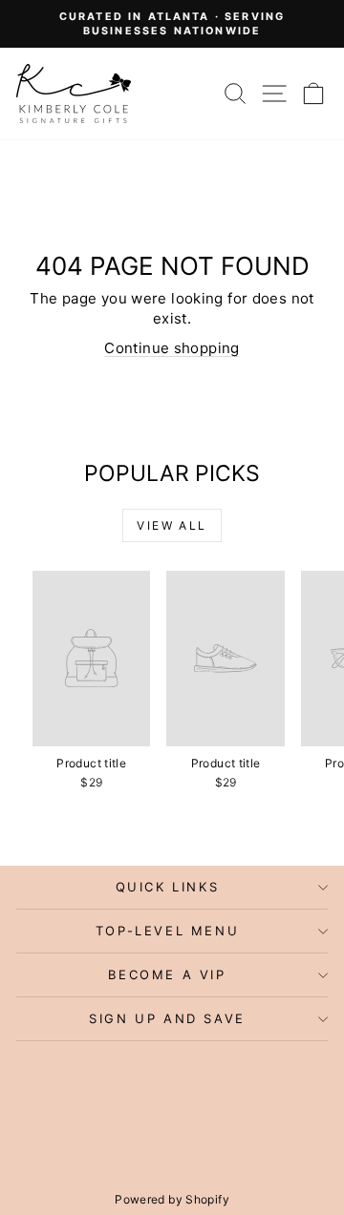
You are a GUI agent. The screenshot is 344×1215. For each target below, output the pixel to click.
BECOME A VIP (167, 974)
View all (171, 525)
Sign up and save (167, 1018)
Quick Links (168, 886)
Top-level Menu (167, 930)
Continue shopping (171, 348)
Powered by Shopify (172, 1199)
